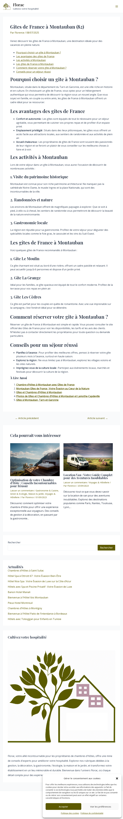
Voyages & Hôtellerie (99, 482)
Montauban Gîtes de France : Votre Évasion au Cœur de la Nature (52, 388)
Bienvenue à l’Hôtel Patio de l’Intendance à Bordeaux (37, 613)
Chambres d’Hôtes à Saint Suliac (26, 570)
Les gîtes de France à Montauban (35, 64)
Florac (18, 4)
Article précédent (27, 418)
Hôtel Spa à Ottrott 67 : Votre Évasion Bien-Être (34, 576)
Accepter (63, 806)
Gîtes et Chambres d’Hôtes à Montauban (39, 392)
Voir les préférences (100, 806)
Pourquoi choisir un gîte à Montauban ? (38, 52)
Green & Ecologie (18, 493)
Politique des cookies (70, 813)
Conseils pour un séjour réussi (33, 71)
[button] (117, 778)
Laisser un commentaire (22, 490)
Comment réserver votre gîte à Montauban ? (41, 67)
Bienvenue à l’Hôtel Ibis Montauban (28, 597)
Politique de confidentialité (92, 813)
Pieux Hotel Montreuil (20, 603)
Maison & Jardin (36, 493)
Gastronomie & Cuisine (47, 490)
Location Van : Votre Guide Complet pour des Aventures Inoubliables (87, 476)
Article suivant (97, 418)
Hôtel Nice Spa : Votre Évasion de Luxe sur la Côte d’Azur (39, 581)
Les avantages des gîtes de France (35, 56)
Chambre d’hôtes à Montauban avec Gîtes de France (45, 384)
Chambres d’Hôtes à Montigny (25, 608)
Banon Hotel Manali (19, 592)
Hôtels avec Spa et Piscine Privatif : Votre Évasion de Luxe (40, 586)
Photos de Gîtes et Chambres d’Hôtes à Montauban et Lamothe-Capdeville (58, 396)
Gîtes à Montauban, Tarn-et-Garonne (37, 400)
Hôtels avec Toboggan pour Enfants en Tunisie (34, 619)
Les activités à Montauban (31, 60)
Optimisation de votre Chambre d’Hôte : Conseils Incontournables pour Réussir (33, 483)
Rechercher (14, 542)
